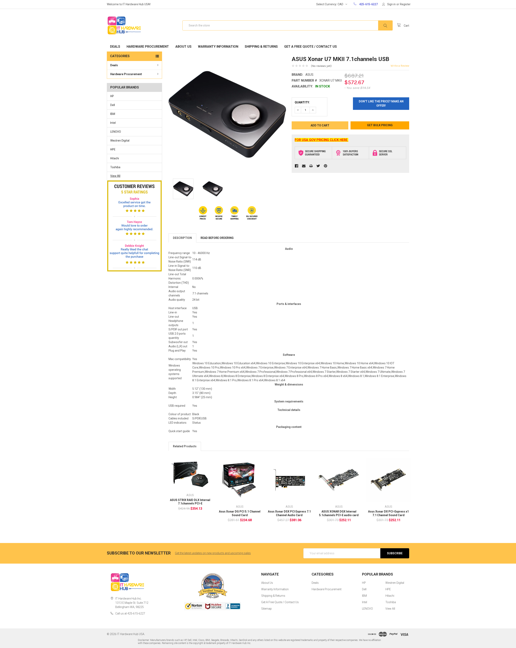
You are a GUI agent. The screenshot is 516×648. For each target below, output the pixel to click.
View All (115, 175)
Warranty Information (218, 46)
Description (182, 237)
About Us (183, 46)
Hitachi (114, 158)
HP (112, 96)
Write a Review (400, 65)
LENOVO (115, 131)
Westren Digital (119, 140)
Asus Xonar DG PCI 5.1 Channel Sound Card (239, 513)
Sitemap (266, 608)
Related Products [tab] (185, 446)
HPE (112, 149)
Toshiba (115, 167)
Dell (112, 105)
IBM (112, 114)
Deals (115, 46)
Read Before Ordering (217, 237)
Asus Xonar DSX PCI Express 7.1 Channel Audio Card (289, 513)
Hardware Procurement (148, 46)
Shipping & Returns (261, 46)
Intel (113, 122)
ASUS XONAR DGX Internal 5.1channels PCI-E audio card (339, 513)
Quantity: (302, 102)
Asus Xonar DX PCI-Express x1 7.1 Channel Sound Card (388, 513)
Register (405, 4)
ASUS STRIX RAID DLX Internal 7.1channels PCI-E (190, 501)
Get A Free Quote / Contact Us (310, 46)
